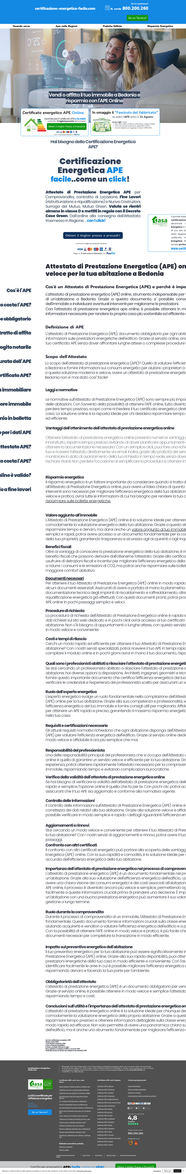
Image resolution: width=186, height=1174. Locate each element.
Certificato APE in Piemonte (105, 1122)
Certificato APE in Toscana (105, 1135)
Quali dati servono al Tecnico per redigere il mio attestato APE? (66, 1050)
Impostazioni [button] (157, 1171)
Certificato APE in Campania (106, 1096)
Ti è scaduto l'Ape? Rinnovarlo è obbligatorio (73, 1101)
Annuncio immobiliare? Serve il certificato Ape (73, 1105)
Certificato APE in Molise (104, 1109)
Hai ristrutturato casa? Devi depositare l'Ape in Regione (73, 1097)
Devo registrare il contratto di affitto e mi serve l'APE (63, 1049)
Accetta (177, 1171)
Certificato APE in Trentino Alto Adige (109, 1138)
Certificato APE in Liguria (104, 1115)
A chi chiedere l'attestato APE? (56, 1043)
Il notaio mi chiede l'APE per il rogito (57, 1047)
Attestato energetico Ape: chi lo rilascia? (71, 1126)
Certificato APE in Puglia (104, 1125)
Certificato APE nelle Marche (106, 1106)
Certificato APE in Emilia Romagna (108, 1099)
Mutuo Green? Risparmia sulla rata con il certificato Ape (75, 1112)
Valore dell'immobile (134, 1086)
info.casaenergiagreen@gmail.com (115, 1070)
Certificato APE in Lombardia (106, 1119)
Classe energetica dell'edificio (137, 1090)
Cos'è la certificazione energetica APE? (58, 1040)
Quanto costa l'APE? (52, 1042)
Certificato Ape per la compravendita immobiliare (74, 1090)
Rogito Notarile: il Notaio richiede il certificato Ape (74, 1087)
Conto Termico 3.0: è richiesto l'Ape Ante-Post (73, 1116)
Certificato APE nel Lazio (104, 1112)
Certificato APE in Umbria (105, 1141)
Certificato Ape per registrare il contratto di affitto (74, 1093)
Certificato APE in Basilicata (105, 1090)
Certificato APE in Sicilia (104, 1132)
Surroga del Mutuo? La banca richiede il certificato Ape (76, 1108)
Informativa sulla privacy (84, 1171)
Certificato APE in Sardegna (105, 1128)
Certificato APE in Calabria (105, 1093)
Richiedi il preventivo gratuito (71, 1144)
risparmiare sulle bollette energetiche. (78, 501)
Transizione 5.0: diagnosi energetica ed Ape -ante (74, 1119)
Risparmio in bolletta (134, 1093)
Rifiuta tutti (167, 1171)
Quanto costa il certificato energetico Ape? (72, 1122)
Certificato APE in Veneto (105, 1145)
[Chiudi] (184, 1170)
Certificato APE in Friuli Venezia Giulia (109, 1102)
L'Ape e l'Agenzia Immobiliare (55, 1045)
